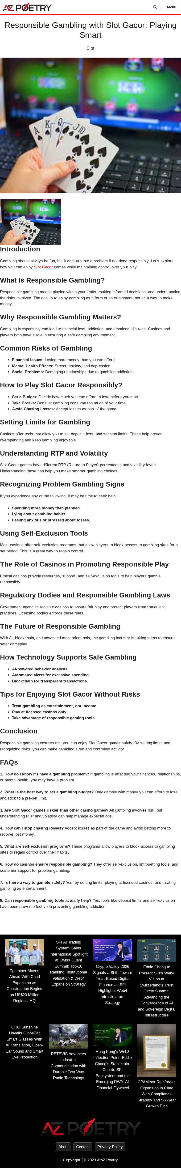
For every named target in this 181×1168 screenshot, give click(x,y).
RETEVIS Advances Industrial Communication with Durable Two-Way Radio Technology (68, 1066)
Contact (83, 1147)
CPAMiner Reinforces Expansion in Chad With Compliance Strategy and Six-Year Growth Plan (156, 1094)
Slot (90, 48)
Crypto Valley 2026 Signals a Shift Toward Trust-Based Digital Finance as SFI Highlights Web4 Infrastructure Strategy (112, 984)
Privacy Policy (110, 1147)
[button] (155, 7)
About (63, 1147)
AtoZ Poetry (107, 1160)
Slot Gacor (43, 267)
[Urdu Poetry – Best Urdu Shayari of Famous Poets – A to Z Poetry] (27, 7)
